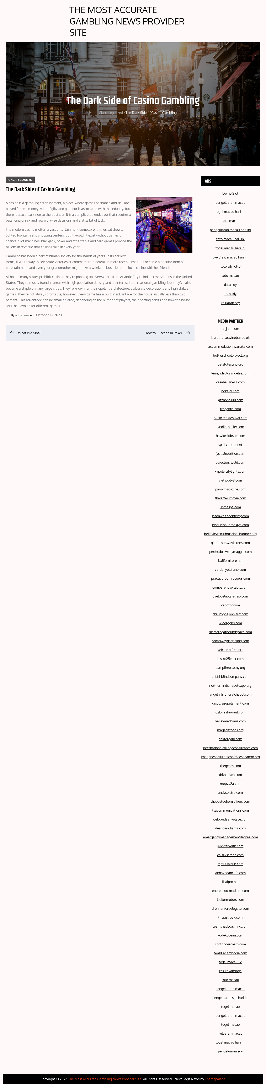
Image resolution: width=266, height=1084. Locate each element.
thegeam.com (230, 766)
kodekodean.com (230, 935)
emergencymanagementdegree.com (230, 837)
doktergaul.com (230, 739)
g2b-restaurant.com (230, 712)
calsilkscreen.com (230, 855)
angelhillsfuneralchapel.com (230, 694)
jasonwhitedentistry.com (230, 516)
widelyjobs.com (230, 623)
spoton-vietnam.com (230, 944)
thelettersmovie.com (230, 498)
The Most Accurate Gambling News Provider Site (127, 21)
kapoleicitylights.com (230, 471)
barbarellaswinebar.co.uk (230, 337)
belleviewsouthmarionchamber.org (230, 534)
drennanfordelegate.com (230, 908)
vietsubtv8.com (230, 480)
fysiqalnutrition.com (230, 453)
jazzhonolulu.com (230, 400)
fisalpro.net (230, 882)
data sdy (230, 285)
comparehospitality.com (230, 587)
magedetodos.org (230, 730)
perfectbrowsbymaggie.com (230, 552)
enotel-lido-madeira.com (230, 891)
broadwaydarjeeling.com (230, 641)
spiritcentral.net (230, 445)
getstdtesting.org (230, 364)
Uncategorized (20, 179)
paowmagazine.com (230, 489)
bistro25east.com (230, 659)
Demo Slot (230, 193)
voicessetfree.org (230, 650)
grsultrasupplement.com (230, 703)
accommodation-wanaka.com (230, 346)
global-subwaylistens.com (230, 543)
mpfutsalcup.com (230, 864)
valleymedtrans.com (230, 721)
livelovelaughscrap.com (230, 596)
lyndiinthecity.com (230, 427)
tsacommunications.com (230, 810)
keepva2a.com (230, 784)
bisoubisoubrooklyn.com (230, 525)
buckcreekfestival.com (230, 418)
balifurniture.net (230, 560)
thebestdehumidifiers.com (230, 801)
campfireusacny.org (230, 668)
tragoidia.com (230, 409)
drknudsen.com (230, 775)
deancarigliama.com (230, 828)
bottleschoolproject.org (230, 355)
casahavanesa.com (230, 382)
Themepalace (215, 1079)
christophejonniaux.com (230, 614)
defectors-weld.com (230, 462)
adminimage (23, 315)
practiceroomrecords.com (230, 578)
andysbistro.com (230, 792)
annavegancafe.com (230, 873)
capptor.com (230, 605)
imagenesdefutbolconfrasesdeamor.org (230, 757)
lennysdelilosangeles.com (230, 373)
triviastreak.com (230, 917)
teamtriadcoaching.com (230, 926)
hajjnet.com (230, 329)
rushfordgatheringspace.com (230, 632)
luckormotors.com (230, 899)
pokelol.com (230, 391)
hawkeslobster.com (230, 436)
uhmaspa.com (230, 507)
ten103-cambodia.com (230, 953)
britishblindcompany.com (230, 676)
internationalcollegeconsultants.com (230, 748)
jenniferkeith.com (230, 846)
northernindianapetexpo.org (230, 685)
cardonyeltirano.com (230, 569)
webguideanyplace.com (230, 819)
